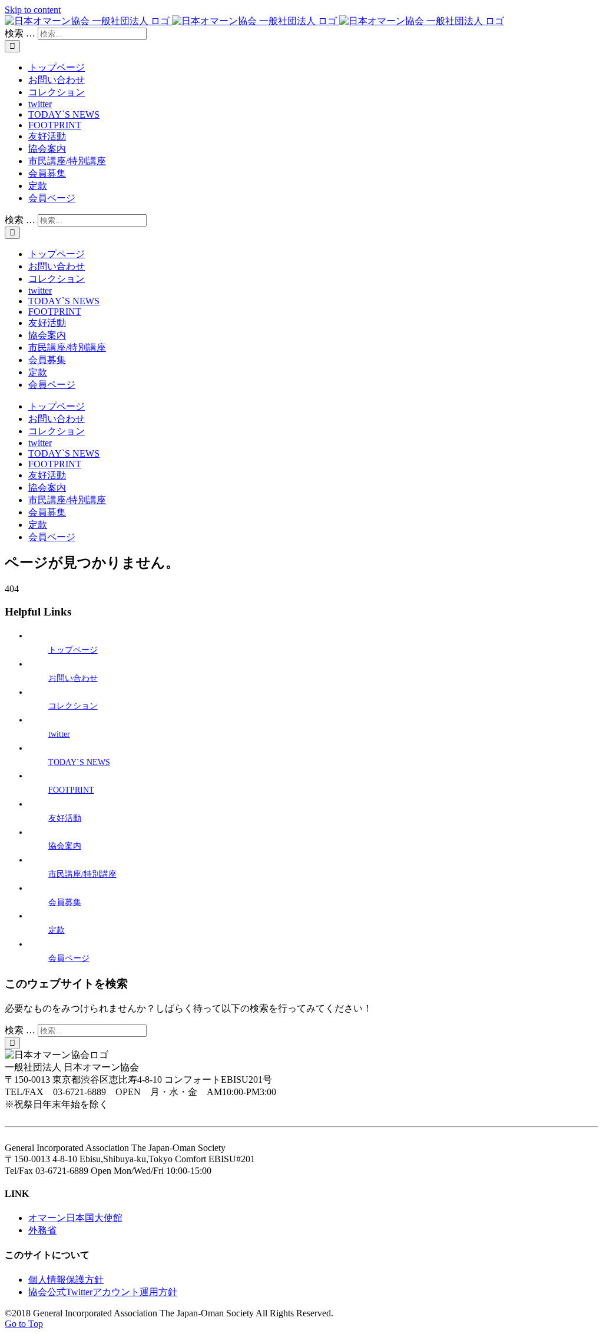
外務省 (42, 1230)
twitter (59, 734)
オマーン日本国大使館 (75, 1218)
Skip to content (33, 10)
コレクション (73, 705)
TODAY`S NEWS (79, 762)
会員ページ (69, 958)
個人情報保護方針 (66, 1280)
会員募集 (64, 902)
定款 (56, 930)
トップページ (73, 650)
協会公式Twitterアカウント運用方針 (102, 1292)
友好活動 (64, 818)
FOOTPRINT (71, 790)
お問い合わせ (73, 678)
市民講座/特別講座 (82, 874)
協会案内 (64, 845)
